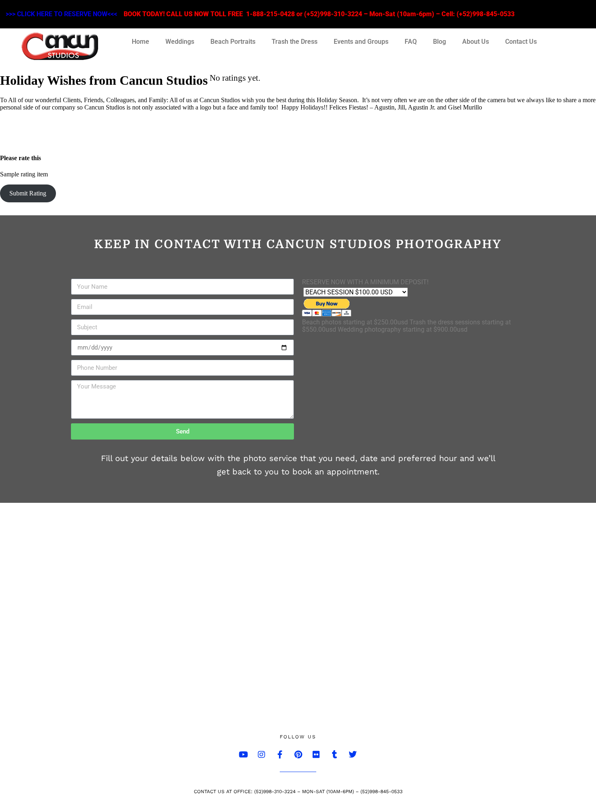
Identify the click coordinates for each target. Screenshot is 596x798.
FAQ (411, 41)
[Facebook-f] (280, 755)
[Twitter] (353, 755)
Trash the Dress (294, 41)
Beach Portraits (232, 41)
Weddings (179, 41)
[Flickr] (316, 755)
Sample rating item (24, 174)
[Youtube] (243, 755)
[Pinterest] (298, 755)
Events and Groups (361, 41)
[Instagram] (261, 755)
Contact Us (521, 41)
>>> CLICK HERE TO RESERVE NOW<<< (61, 14)
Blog (439, 41)
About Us (475, 41)
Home (140, 41)
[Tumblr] (334, 755)
